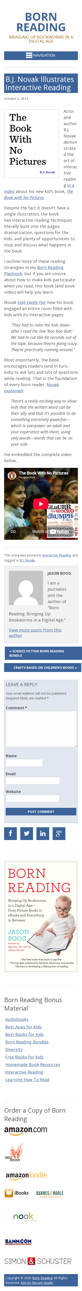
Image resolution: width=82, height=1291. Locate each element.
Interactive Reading (56, 555)
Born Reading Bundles (27, 1042)
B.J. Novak (27, 560)
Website (13, 791)
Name (11, 755)
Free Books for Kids (24, 1057)
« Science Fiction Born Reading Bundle (36, 653)
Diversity (14, 1049)
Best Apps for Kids (23, 1027)
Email (11, 773)
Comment (16, 707)
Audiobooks (16, 1019)
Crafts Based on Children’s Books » (45, 667)
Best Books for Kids (24, 1034)
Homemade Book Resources (32, 1064)
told (32, 302)
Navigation (44, 55)
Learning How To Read (27, 1079)
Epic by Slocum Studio (37, 1282)
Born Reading (41, 21)
